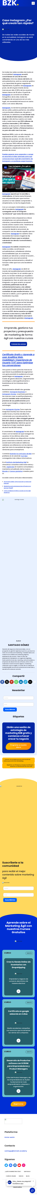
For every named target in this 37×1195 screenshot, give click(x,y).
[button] (2, 682)
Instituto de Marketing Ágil (16, 462)
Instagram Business (17, 392)
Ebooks (5, 471)
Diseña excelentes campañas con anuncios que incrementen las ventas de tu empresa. (18, 1030)
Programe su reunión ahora (18, 746)
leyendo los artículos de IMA (20, 454)
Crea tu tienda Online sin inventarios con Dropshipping (19, 965)
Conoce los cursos (18, 344)
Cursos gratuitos (16, 471)
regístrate (10, 467)
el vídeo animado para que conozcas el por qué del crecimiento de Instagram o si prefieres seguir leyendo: (17, 158)
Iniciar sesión (10, 1137)
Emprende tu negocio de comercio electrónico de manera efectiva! (18, 981)
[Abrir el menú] (33, 3)
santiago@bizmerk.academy (16, 1151)
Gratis (29, 953)
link (9, 156)
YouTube (24, 456)
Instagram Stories (9, 394)
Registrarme (18, 1104)
